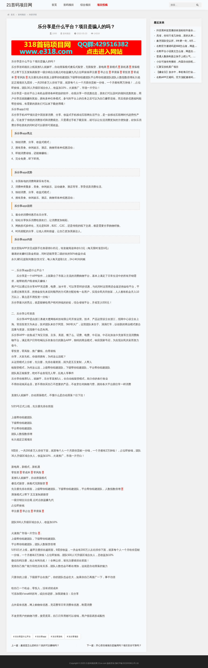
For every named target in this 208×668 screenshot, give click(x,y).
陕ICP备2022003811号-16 (127, 663)
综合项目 (85, 4)
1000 (54, 33)
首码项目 (68, 4)
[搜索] (197, 4)
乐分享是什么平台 (22, 636)
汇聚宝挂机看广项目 (167, 66)
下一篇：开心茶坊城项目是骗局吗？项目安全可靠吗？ (114, 645)
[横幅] (76, 47)
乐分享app (40, 636)
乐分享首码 (56, 636)
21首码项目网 (19, 4)
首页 (54, 4)
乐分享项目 (72, 636)
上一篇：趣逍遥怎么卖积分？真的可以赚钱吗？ (35, 645)
